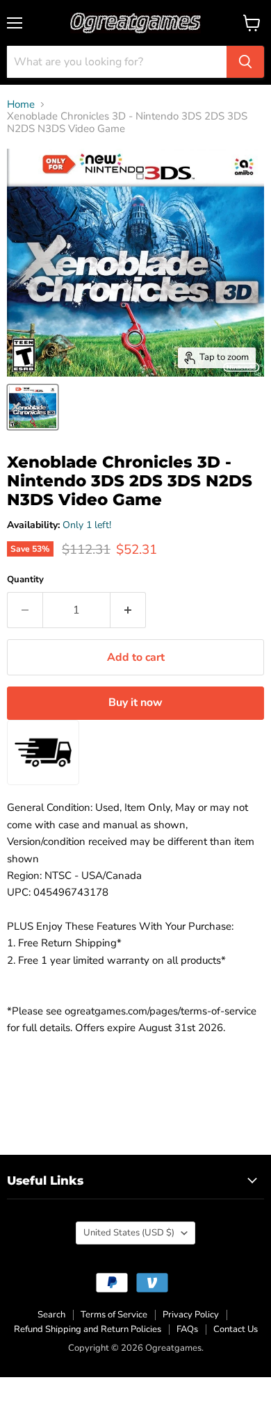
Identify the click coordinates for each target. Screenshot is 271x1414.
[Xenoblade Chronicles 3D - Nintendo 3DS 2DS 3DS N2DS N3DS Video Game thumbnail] (33, 407)
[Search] (245, 62)
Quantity (25, 580)
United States (128, 1232)
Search (51, 1314)
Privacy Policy (191, 1314)
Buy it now (135, 702)
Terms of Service (114, 1314)
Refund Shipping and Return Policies (87, 1329)
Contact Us (235, 1329)
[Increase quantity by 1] (128, 610)
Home (21, 104)
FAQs (187, 1329)
